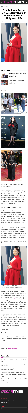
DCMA (20, 400)
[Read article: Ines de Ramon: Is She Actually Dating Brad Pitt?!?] (4, 82)
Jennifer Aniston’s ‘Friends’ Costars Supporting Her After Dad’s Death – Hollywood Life (17, 75)
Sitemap (3, 402)
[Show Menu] (1, 2)
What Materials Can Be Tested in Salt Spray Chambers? (12, 372)
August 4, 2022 (4, 21)
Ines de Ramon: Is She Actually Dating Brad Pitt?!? (16, 81)
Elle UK (16, 299)
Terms (24, 400)
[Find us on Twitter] (3, 409)
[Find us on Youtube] (7, 409)
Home (2, 6)
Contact (11, 400)
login (5, 354)
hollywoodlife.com (12, 348)
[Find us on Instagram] (5, 409)
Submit (7, 402)
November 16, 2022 (12, 83)
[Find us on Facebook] (1, 409)
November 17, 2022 (12, 78)
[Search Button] (26, 2)
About (6, 400)
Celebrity (6, 6)
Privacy (15, 400)
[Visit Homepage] (14, 2)
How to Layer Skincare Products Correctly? (10, 382)
